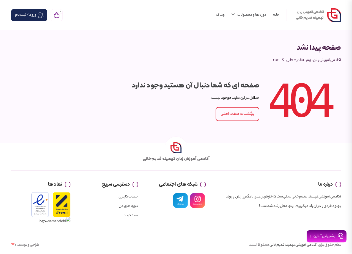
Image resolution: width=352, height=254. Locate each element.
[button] (326, 236)
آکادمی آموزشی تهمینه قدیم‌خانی (294, 245)
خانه (276, 15)
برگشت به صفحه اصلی (237, 114)
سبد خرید (131, 215)
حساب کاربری (128, 197)
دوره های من (128, 206)
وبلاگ (220, 15)
